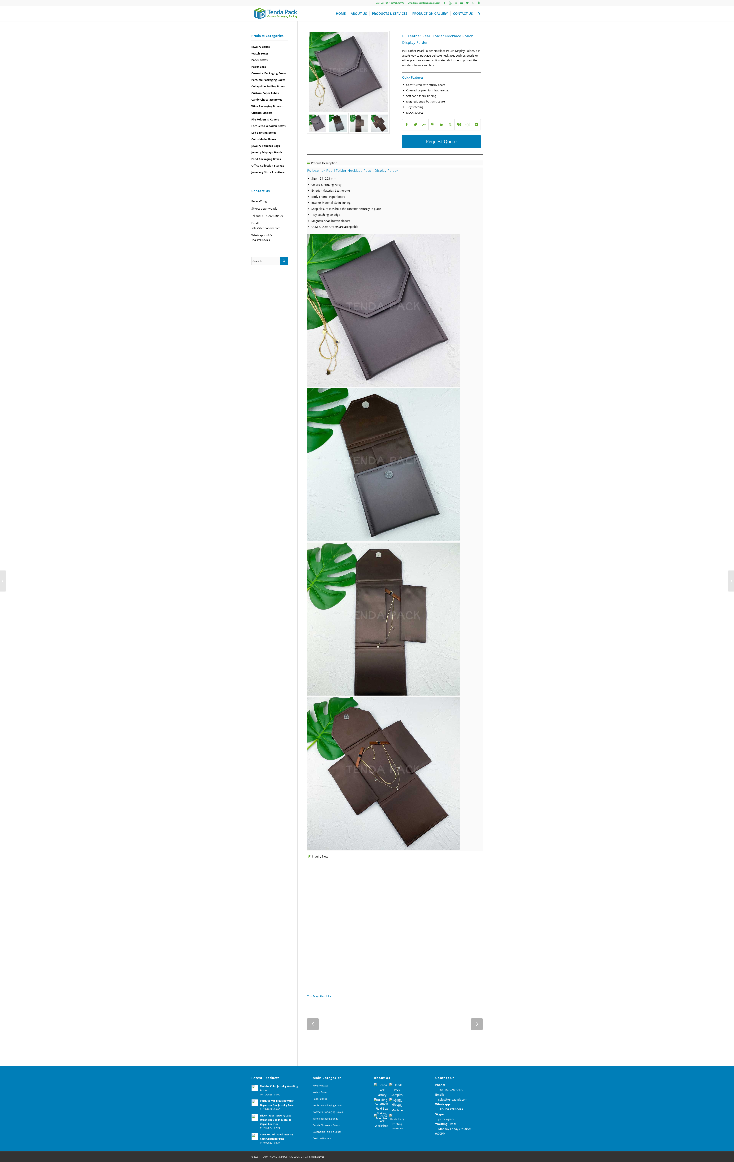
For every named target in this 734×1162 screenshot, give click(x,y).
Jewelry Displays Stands (267, 152)
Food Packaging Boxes (266, 159)
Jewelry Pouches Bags (265, 146)
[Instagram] (456, 3)
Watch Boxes (259, 53)
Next (477, 1024)
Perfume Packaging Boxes (268, 80)
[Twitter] (467, 3)
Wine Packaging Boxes (266, 106)
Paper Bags (258, 66)
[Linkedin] (462, 3)
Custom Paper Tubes (265, 93)
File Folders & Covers (265, 119)
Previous (313, 1024)
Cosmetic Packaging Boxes (268, 73)
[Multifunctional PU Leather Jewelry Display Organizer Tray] (731, 581)
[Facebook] (444, 3)
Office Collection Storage (267, 165)
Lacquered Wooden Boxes (268, 126)
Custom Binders (261, 113)
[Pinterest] (479, 3)
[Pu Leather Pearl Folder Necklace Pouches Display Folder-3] (348, 72)
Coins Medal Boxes (263, 139)
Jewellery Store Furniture (267, 172)
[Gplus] (473, 3)
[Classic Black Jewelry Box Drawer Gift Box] (3, 581)
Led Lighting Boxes (263, 132)
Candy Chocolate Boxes (266, 99)
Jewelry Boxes (260, 47)
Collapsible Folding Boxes (268, 86)
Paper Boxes (259, 60)
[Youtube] (450, 3)
